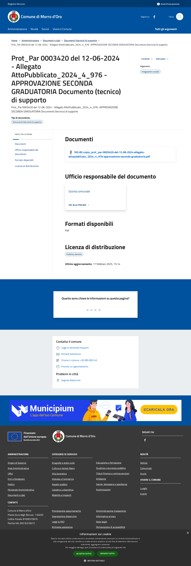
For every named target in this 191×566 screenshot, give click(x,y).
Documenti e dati (51, 40)
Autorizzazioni (103, 489)
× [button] (188, 533)
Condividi (145, 58)
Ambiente (101, 479)
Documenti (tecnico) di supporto (80, 40)
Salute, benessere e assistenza (111, 484)
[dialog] (95, 548)
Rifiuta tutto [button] (107, 553)
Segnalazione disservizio (64, 516)
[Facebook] (153, 16)
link (124, 547)
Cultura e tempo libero (63, 468)
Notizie (143, 463)
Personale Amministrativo (21, 490)
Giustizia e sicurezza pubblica (111, 468)
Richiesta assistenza (62, 527)
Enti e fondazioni (16, 479)
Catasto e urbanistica (62, 490)
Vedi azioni (161, 58)
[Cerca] (179, 16)
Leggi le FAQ (58, 521)
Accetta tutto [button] (83, 553)
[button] (95, 560)
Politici (11, 484)
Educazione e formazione (108, 463)
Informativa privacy (106, 516)
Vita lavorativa (59, 473)
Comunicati (146, 468)
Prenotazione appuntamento (66, 511)
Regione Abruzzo (16, 4)
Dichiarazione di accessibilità (110, 527)
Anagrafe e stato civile (63, 463)
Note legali (101, 521)
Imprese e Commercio (63, 479)
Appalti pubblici (59, 484)
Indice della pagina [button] (23, 134)
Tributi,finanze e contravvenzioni (112, 473)
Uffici (10, 473)
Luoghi (143, 488)
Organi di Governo (17, 463)
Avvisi (143, 473)
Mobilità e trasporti (61, 495)
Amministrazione (30, 40)
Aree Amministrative (18, 468)
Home (14, 40)
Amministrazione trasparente (111, 511)
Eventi (143, 494)
